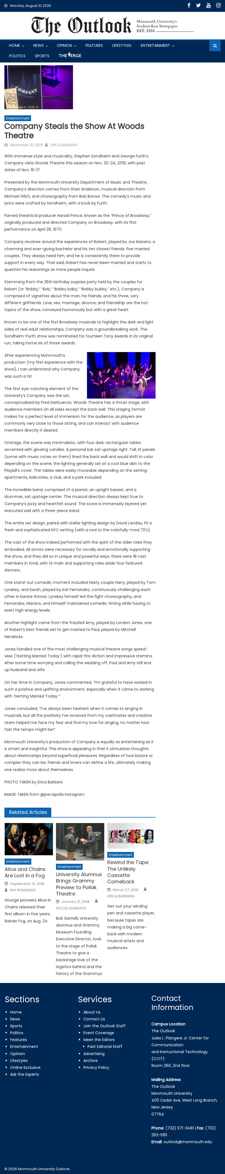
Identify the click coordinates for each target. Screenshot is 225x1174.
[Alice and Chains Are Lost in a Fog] (29, 839)
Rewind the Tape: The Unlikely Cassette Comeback (128, 872)
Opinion (64, 45)
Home (14, 45)
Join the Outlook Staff (104, 1026)
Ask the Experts (24, 1074)
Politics (17, 56)
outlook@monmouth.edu (188, 1142)
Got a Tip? (69, 57)
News (38, 45)
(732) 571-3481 (179, 1128)
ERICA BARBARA (63, 145)
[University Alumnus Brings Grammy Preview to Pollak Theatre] (80, 841)
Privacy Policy (96, 1067)
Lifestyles (121, 45)
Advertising (94, 1053)
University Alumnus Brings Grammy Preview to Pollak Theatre (79, 884)
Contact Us (94, 1019)
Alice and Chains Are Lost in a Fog (25, 872)
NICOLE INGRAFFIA (71, 908)
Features (94, 45)
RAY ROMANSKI (23, 890)
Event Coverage (98, 1033)
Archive (90, 1060)
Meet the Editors (99, 1039)
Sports (42, 56)
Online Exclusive (25, 1067)
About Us (91, 1012)
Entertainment (155, 45)
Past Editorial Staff (105, 1046)
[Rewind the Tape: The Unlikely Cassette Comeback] (131, 835)
